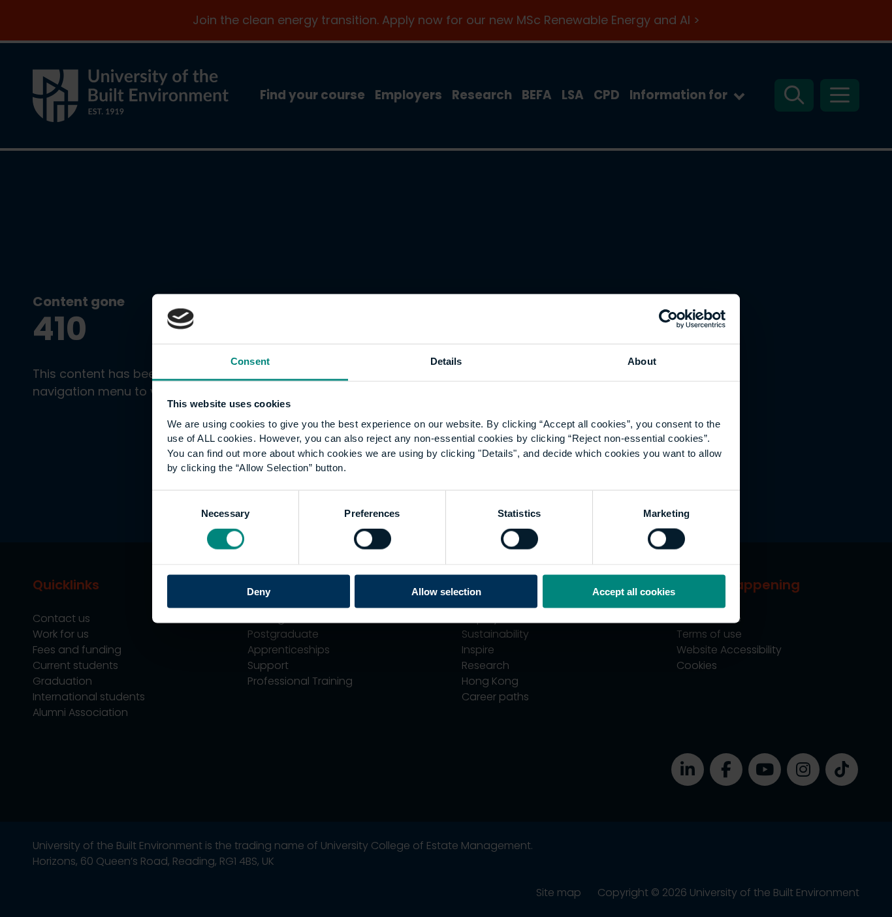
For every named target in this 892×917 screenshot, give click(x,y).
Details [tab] (446, 361)
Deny (258, 591)
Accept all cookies (633, 591)
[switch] (372, 539)
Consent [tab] (250, 361)
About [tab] (642, 361)
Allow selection (446, 591)
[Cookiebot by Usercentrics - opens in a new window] (668, 318)
